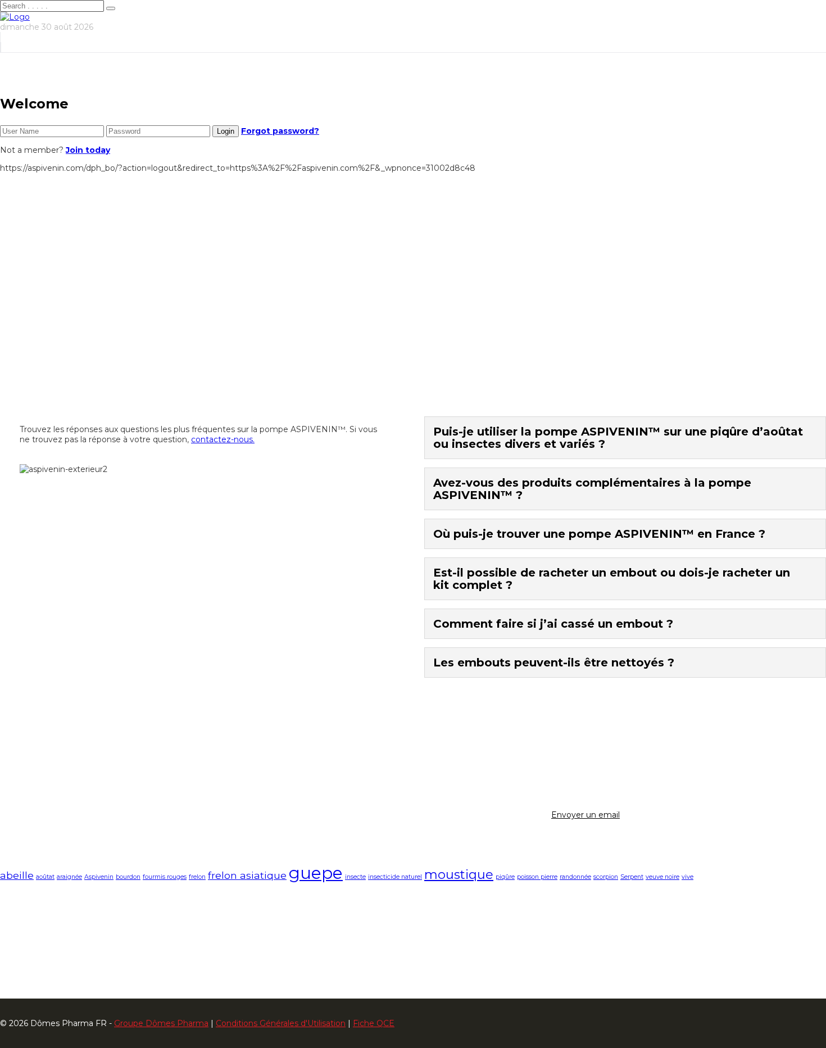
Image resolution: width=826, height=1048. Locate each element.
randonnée (575, 877)
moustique (458, 874)
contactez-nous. (223, 439)
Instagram (42, 941)
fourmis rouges (165, 877)
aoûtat (45, 877)
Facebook (41, 931)
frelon (197, 877)
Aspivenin (99, 877)
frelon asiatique (247, 875)
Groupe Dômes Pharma (161, 1023)
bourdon (128, 877)
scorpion (605, 877)
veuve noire (662, 877)
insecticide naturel (395, 877)
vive (687, 877)
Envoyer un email (585, 815)
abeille (17, 875)
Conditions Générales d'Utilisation (281, 1023)
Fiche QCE (373, 1023)
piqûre (505, 877)
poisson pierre (537, 877)
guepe (316, 873)
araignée (69, 877)
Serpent (631, 877)
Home (36, 321)
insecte (355, 877)
